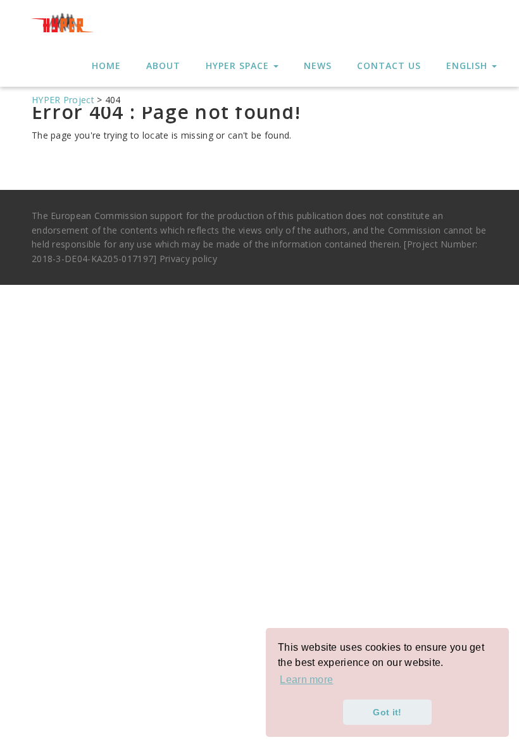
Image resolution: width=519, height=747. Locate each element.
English (468, 66)
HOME (106, 66)
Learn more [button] (306, 679)
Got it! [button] (387, 712)
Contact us (389, 66)
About (163, 66)
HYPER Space (239, 66)
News (318, 66)
